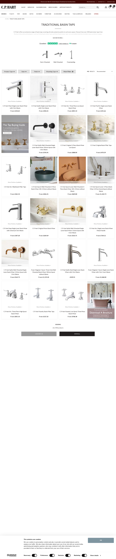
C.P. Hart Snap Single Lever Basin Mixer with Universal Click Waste (15, 229)
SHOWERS (39, 14)
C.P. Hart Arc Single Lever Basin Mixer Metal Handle (101, 229)
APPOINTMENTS (65, 7)
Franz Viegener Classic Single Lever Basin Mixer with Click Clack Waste (101, 271)
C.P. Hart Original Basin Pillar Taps (101, 145)
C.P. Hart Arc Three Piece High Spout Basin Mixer (15, 312)
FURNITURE (48, 14)
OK (101, 540)
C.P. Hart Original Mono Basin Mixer (43, 228)
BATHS (31, 14)
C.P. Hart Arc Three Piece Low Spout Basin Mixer (72, 107)
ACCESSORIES (58, 14)
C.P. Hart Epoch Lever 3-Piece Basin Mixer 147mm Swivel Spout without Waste (101, 189)
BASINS (25, 14)
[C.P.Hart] (8, 7)
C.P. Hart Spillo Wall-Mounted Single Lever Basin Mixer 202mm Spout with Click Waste (43, 147)
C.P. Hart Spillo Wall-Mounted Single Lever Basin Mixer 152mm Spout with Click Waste (72, 230)
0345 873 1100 (111, 1)
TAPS (18, 14)
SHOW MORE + (58, 38)
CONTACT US (101, 1)
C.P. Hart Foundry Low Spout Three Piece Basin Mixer (72, 312)
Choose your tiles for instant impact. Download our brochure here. (58, 1)
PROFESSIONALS (91, 1)
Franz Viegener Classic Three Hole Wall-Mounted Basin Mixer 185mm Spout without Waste (43, 272)
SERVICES (31, 7)
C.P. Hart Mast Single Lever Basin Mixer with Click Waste (15, 107)
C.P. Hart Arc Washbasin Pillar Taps (15, 187)
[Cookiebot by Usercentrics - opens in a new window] (12, 555)
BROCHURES (53, 7)
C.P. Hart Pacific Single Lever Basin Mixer (101, 107)
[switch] (52, 555)
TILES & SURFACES (78, 14)
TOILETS (11, 14)
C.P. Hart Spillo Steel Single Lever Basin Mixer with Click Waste (72, 271)
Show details (94, 555)
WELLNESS (88, 14)
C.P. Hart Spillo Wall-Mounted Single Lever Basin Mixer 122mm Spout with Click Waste (15, 272)
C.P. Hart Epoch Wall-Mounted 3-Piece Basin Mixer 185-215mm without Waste (43, 188)
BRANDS (3, 14)
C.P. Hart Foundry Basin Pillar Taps (43, 311)
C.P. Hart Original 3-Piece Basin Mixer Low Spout (72, 146)
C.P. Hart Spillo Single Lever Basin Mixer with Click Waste (43, 107)
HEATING (67, 14)
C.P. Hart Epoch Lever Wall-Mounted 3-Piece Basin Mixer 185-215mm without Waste (72, 189)
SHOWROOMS (41, 7)
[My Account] (106, 7)
